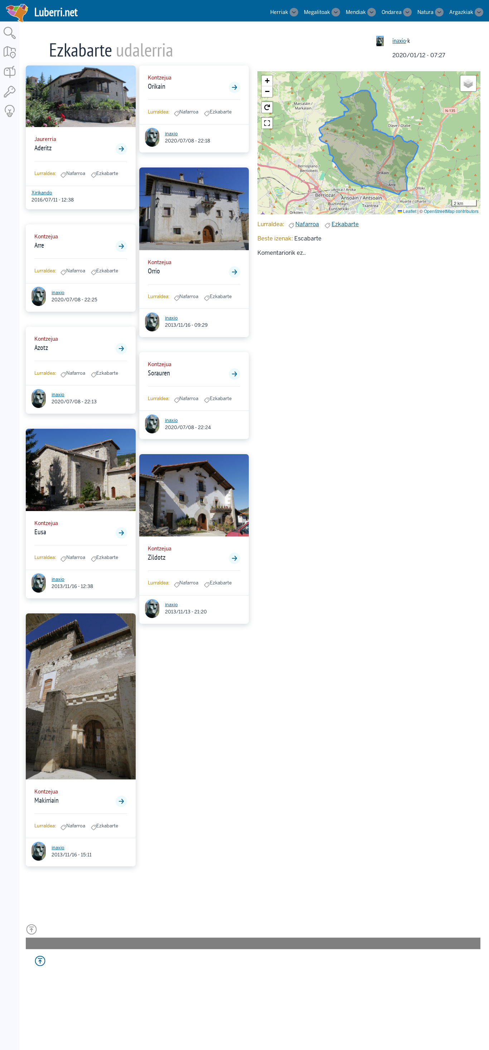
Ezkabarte (345, 224)
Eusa (40, 531)
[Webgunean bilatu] (9, 39)
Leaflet (409, 211)
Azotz (41, 347)
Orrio (154, 271)
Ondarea (392, 12)
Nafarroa (307, 224)
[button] (267, 81)
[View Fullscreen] (267, 123)
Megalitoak (317, 12)
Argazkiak (461, 12)
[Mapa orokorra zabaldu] (9, 59)
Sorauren (159, 373)
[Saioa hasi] (9, 98)
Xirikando (42, 193)
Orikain (156, 86)
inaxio (399, 41)
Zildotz (156, 557)
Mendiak (356, 12)
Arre (39, 245)
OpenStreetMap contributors (451, 211)
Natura (425, 12)
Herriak (279, 12)
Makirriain (46, 800)
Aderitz (43, 147)
